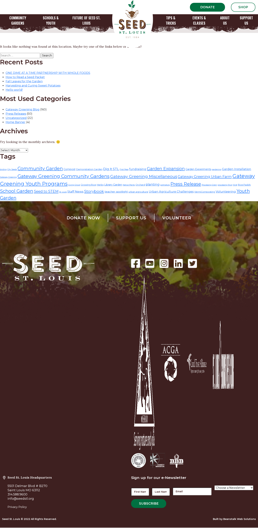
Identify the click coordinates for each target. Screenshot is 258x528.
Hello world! (14, 89)
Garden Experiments (198, 169)
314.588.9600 (17, 494)
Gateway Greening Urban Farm (205, 176)
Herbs (100, 184)
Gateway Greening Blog (22, 109)
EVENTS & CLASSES (199, 20)
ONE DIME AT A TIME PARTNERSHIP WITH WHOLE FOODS (48, 73)
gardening (216, 169)
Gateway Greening (8, 177)
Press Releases (16, 113)
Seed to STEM (46, 191)
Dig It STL (111, 169)
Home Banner (15, 122)
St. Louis (63, 192)
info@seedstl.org (21, 499)
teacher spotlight (116, 191)
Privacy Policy (17, 507)
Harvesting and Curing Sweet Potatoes (33, 85)
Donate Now (83, 217)
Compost (69, 169)
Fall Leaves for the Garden (24, 81)
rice (235, 184)
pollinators (165, 185)
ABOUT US (225, 20)
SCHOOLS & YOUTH (51, 20)
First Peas (124, 169)
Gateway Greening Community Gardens (64, 176)
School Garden (16, 191)
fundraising (137, 169)
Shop (243, 7)
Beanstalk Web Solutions (239, 519)
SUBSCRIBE (148, 503)
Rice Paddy (244, 184)
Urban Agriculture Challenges (171, 191)
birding (3, 169)
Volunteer (176, 217)
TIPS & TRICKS (171, 20)
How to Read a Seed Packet (25, 77)
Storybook (94, 191)
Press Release (185, 184)
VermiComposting (204, 191)
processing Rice (225, 185)
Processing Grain (209, 185)
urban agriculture (138, 191)
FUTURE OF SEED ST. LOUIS (86, 20)
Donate (207, 7)
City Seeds (12, 169)
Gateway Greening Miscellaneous (143, 176)
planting (153, 184)
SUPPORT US (246, 20)
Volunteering (226, 191)
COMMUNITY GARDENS (17, 20)
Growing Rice (88, 184)
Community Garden (40, 168)
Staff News (75, 191)
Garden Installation (236, 169)
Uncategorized (16, 118)
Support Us (131, 217)
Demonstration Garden (89, 169)
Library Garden (113, 184)
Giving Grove (74, 185)
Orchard (140, 184)
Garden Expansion (166, 168)
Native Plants (129, 185)
